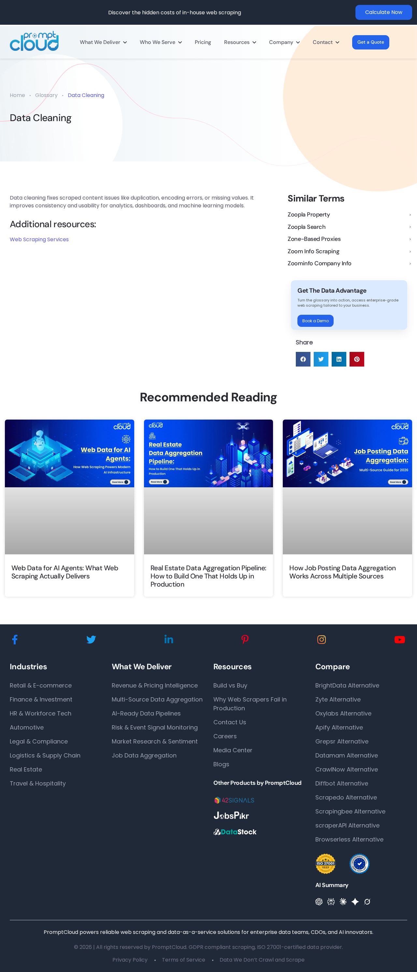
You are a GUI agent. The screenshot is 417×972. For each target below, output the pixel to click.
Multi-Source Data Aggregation (157, 699)
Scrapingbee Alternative (350, 811)
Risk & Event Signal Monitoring (155, 727)
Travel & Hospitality (38, 783)
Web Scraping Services (39, 239)
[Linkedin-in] (169, 640)
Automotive (27, 727)
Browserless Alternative (349, 839)
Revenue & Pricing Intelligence (155, 685)
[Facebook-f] (15, 640)
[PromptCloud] (34, 41)
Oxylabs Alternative (343, 713)
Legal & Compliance (39, 741)
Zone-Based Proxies (314, 239)
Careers (225, 736)
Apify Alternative (339, 727)
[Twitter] (91, 640)
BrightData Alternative (347, 685)
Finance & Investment (41, 699)
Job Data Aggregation (144, 755)
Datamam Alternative (346, 755)
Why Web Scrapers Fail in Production (250, 703)
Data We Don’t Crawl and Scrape (262, 960)
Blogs (221, 764)
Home (17, 95)
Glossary (46, 95)
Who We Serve (157, 42)
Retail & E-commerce (41, 685)
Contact (323, 42)
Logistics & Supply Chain (45, 755)
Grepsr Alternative (341, 741)
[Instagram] (321, 640)
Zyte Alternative (338, 699)
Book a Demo (315, 321)
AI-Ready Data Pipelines (146, 713)
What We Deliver (100, 42)
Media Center (232, 750)
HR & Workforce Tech (40, 713)
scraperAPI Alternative (347, 825)
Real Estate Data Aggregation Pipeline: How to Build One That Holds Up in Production (208, 576)
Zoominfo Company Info (320, 263)
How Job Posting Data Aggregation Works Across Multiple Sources (342, 572)
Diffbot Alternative (341, 783)
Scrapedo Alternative (346, 797)
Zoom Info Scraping (313, 251)
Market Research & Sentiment (155, 741)
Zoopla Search (306, 227)
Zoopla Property (309, 214)
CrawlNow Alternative (346, 769)
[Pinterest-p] (245, 640)
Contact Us (229, 722)
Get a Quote (370, 42)
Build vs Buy (230, 685)
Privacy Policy (130, 960)
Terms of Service (183, 960)
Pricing (203, 42)
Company (281, 42)
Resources (237, 42)
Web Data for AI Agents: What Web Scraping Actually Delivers (64, 572)
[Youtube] (400, 640)
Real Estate (26, 769)
